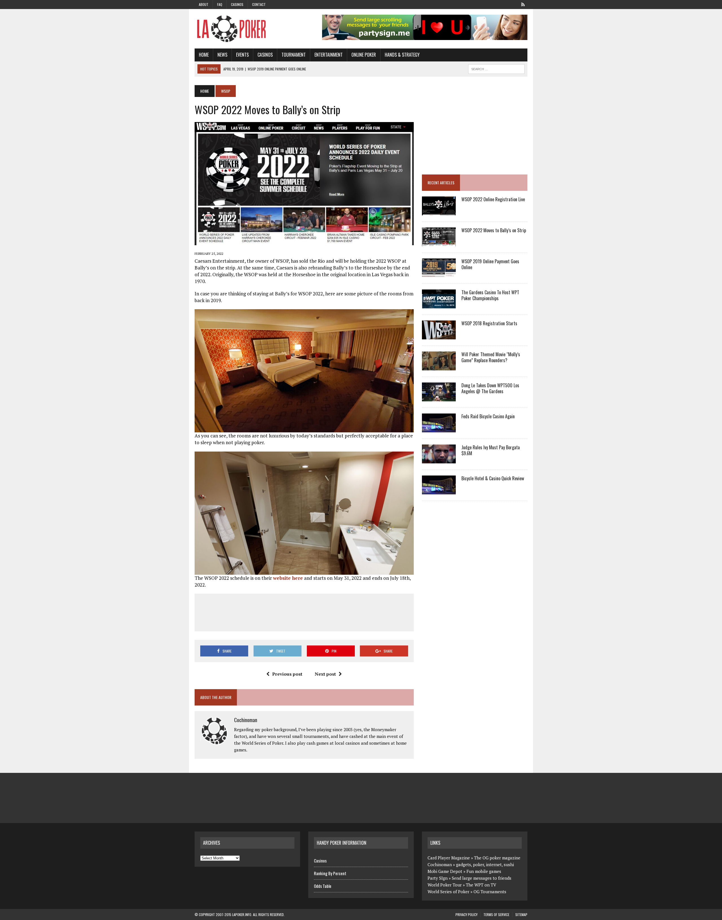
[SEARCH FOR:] (496, 68)
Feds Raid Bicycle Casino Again (488, 416)
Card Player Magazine (449, 858)
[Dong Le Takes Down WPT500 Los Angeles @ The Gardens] (439, 398)
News (222, 54)
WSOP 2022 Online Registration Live (493, 199)
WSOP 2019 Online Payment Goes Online (490, 264)
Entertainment (328, 54)
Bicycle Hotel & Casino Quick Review (492, 478)
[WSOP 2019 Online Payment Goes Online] (439, 274)
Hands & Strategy (402, 54)
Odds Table (322, 886)
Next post (325, 674)
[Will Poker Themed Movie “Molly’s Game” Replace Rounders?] (439, 367)
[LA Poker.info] (247, 29)
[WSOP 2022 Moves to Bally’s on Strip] (439, 243)
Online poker (363, 54)
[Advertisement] (304, 611)
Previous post (287, 674)
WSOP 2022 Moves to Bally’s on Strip (493, 230)
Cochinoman (245, 720)
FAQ (219, 4)
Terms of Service (496, 914)
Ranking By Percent (330, 873)
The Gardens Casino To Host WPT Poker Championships (490, 295)
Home (204, 54)
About (203, 4)
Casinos (237, 4)
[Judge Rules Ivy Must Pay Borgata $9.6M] (439, 460)
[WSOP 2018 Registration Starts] (439, 336)
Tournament (293, 54)
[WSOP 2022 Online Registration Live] (439, 212)
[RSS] (522, 4)
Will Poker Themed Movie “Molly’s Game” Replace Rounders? (490, 357)
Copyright (207, 914)
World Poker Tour (445, 885)
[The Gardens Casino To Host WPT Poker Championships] (439, 305)
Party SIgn (438, 878)
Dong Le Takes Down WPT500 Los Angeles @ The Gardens (490, 388)
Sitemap (521, 914)
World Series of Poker (448, 891)
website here (288, 578)
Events (242, 54)
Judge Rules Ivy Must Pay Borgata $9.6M (490, 450)
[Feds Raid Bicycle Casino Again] (439, 429)
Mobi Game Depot (445, 871)
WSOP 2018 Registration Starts (489, 323)
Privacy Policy (466, 914)
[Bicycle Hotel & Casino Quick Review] (439, 491)
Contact (259, 4)
